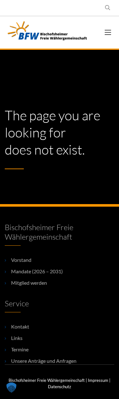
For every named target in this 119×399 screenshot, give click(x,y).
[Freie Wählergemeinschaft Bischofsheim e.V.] (50, 32)
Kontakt (20, 326)
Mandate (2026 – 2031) (37, 271)
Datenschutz (59, 386)
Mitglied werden (29, 283)
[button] (11, 387)
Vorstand (21, 260)
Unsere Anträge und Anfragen (43, 361)
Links (17, 338)
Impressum (98, 380)
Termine (20, 349)
